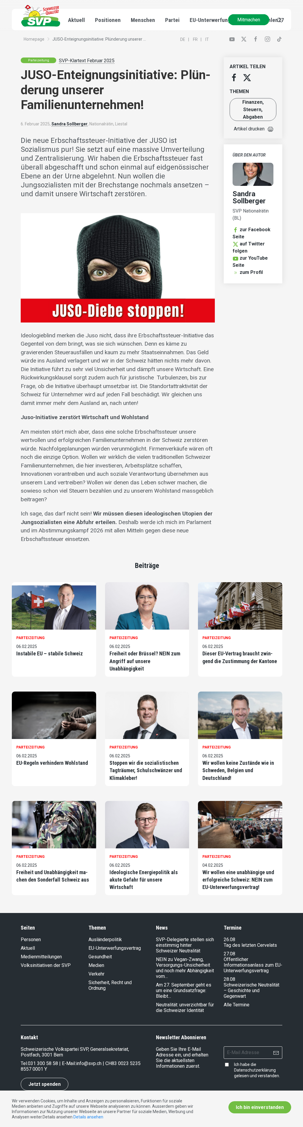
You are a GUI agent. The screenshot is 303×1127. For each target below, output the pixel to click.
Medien (96, 965)
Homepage (34, 39)
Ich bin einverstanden (260, 1107)
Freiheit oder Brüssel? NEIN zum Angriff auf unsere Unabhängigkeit (144, 660)
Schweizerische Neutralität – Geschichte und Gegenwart (251, 990)
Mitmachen (248, 20)
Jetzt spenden (44, 1084)
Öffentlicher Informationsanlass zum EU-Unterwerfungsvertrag (253, 965)
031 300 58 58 (43, 1063)
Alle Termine (236, 1005)
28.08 (229, 979)
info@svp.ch (88, 1063)
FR (195, 39)
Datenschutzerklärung (255, 1070)
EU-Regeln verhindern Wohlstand (52, 763)
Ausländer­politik (105, 939)
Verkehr (96, 974)
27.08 (229, 954)
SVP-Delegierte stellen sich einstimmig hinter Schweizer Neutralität (185, 945)
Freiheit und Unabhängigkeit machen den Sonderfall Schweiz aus (52, 876)
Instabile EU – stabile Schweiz (49, 653)
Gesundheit (100, 957)
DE (182, 39)
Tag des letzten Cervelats (250, 945)
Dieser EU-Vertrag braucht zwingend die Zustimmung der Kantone (239, 657)
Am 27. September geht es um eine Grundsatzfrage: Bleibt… (183, 990)
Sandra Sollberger (69, 124)
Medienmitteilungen (41, 957)
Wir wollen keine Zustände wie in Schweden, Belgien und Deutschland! (238, 770)
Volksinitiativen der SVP (46, 965)
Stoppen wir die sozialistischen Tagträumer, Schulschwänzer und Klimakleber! (145, 770)
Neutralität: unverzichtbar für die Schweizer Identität (185, 1007)
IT (207, 39)
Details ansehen (88, 1117)
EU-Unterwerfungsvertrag (220, 20)
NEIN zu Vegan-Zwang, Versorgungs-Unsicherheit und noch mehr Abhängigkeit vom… (185, 968)
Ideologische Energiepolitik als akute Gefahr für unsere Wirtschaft (143, 879)
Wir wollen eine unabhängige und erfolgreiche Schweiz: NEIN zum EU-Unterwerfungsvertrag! (238, 879)
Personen (31, 939)
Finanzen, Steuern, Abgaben (253, 109)
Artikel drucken (249, 129)
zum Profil (251, 272)
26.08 (229, 939)
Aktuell (28, 948)
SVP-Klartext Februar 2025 (87, 60)
